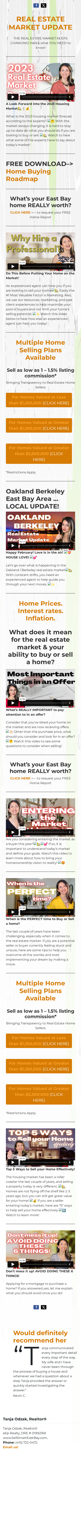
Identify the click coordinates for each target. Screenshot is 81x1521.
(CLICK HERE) (39, 400)
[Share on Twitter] (43, 5)
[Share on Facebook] (36, 5)
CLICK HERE (20, 212)
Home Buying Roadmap (28, 175)
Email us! (10, 1447)
